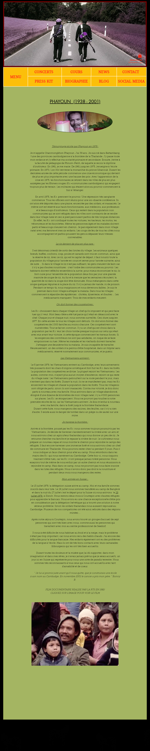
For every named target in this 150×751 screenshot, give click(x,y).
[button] (140, 55)
